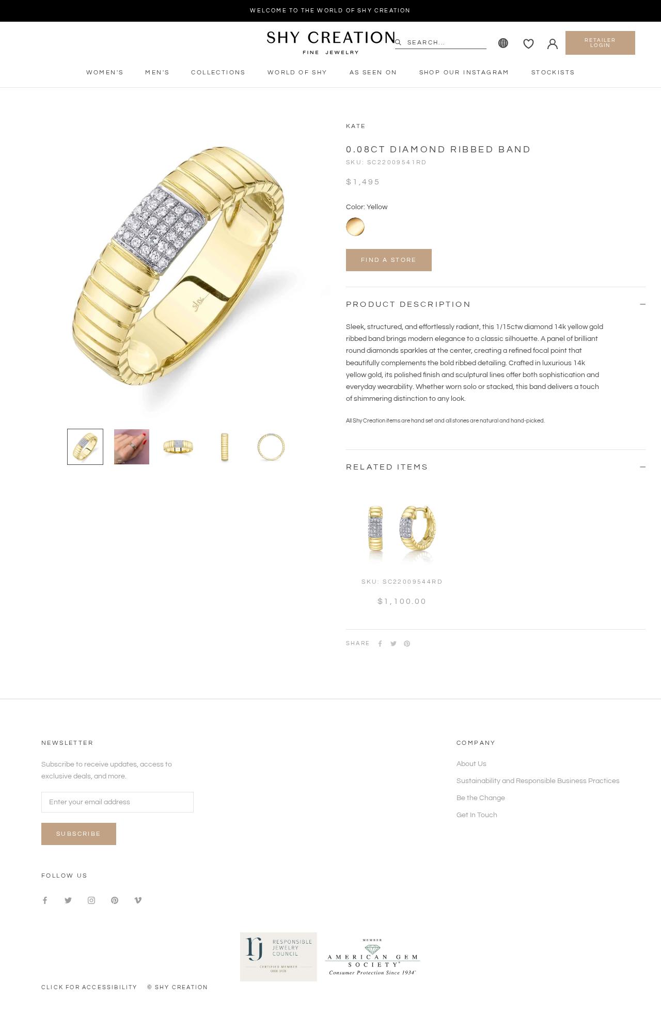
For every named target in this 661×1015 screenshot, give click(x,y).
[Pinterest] (407, 644)
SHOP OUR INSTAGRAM (464, 72)
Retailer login (600, 43)
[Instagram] (91, 901)
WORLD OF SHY (297, 72)
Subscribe (78, 834)
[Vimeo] (137, 901)
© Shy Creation (178, 987)
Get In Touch (477, 815)
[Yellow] (355, 226)
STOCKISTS (553, 72)
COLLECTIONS (218, 72)
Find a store (389, 260)
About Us (471, 764)
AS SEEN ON (374, 72)
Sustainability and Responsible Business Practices (538, 781)
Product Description (408, 304)
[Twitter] (393, 644)
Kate (356, 126)
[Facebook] (380, 644)
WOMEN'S (105, 72)
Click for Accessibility (89, 987)
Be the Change (481, 798)
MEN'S (157, 72)
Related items (387, 467)
